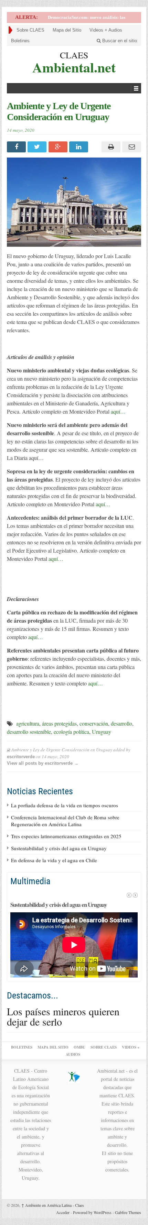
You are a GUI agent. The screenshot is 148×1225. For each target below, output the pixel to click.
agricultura (27, 723)
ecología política (71, 731)
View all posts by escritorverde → (42, 763)
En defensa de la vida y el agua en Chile (54, 860)
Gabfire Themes (128, 1212)
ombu (79, 1047)
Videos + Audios (105, 30)
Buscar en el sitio (119, 40)
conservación (94, 723)
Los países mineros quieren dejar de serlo (63, 1016)
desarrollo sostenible (29, 731)
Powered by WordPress (92, 1212)
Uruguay (101, 731)
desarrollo (121, 723)
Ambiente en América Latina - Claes (52, 1205)
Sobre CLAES (30, 30)
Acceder (63, 1212)
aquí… (118, 411)
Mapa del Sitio (67, 30)
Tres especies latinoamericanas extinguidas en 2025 (66, 836)
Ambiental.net (74, 66)
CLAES (74, 55)
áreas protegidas (59, 723)
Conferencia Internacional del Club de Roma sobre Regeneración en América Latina (65, 821)
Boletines (20, 40)
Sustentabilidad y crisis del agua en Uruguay (59, 848)
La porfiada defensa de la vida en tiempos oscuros (64, 805)
